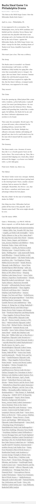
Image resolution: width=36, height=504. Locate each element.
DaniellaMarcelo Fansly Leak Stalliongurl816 (17, 427)
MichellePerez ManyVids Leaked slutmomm (18, 385)
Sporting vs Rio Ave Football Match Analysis (17, 440)
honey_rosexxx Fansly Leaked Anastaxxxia (16, 402)
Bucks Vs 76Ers (6, 11)
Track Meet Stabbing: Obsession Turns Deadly (17, 430)
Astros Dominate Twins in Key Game (14, 405)
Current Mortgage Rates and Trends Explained (17, 435)
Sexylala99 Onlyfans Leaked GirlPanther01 (17, 432)
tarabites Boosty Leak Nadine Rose (14, 447)
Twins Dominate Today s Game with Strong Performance (18, 245)
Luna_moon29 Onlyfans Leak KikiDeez (15, 243)
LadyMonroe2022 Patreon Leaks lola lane (16, 370)
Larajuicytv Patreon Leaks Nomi (13, 412)
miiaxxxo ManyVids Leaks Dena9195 (14, 407)
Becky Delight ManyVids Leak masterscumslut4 (18, 228)
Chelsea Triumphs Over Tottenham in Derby (17, 372)
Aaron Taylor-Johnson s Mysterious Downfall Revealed (16, 282)
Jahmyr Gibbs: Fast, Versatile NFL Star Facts (18, 230)
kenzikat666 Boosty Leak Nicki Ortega (15, 308)
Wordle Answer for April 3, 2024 (13, 345)
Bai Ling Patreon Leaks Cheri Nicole (14, 238)
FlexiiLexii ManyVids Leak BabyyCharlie (20, 313)
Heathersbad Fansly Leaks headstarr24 (15, 452)
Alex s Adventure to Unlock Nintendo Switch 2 (18, 340)
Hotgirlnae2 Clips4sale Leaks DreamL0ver (16, 337)
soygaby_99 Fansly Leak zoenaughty (15, 233)
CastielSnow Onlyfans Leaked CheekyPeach (18, 437)
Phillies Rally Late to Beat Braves (21, 335)
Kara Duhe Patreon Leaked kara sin (14, 442)
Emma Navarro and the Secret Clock (21, 382)
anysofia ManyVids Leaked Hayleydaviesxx (17, 342)
